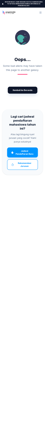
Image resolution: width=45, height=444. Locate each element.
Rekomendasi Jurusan (24, 164)
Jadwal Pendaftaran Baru (24, 152)
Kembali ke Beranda (22, 90)
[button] (22, 37)
